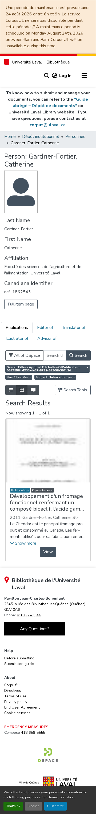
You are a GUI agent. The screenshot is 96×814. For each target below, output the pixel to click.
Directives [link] (12, 690)
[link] (48, 755)
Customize (55, 806)
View (48, 552)
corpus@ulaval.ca (48, 125)
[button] (46, 76)
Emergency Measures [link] (26, 727)
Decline (33, 806)
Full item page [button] (21, 304)
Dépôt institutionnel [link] (40, 136)
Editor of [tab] (45, 327)
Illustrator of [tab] (17, 338)
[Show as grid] (21, 390)
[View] (48, 450)
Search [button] (80, 355)
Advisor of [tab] (47, 338)
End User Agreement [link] (22, 707)
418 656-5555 (33, 732)
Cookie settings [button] (17, 712)
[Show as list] (11, 390)
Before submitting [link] (19, 658)
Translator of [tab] (73, 327)
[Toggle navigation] (84, 76)
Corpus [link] (12, 685)
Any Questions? (35, 629)
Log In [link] (65, 76)
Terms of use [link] (15, 696)
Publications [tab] (17, 327)
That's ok (13, 806)
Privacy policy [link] (15, 701)
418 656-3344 (29, 615)
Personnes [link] (75, 136)
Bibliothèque (58, 62)
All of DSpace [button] (26, 355)
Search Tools (74, 390)
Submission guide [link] (19, 663)
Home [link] (10, 136)
